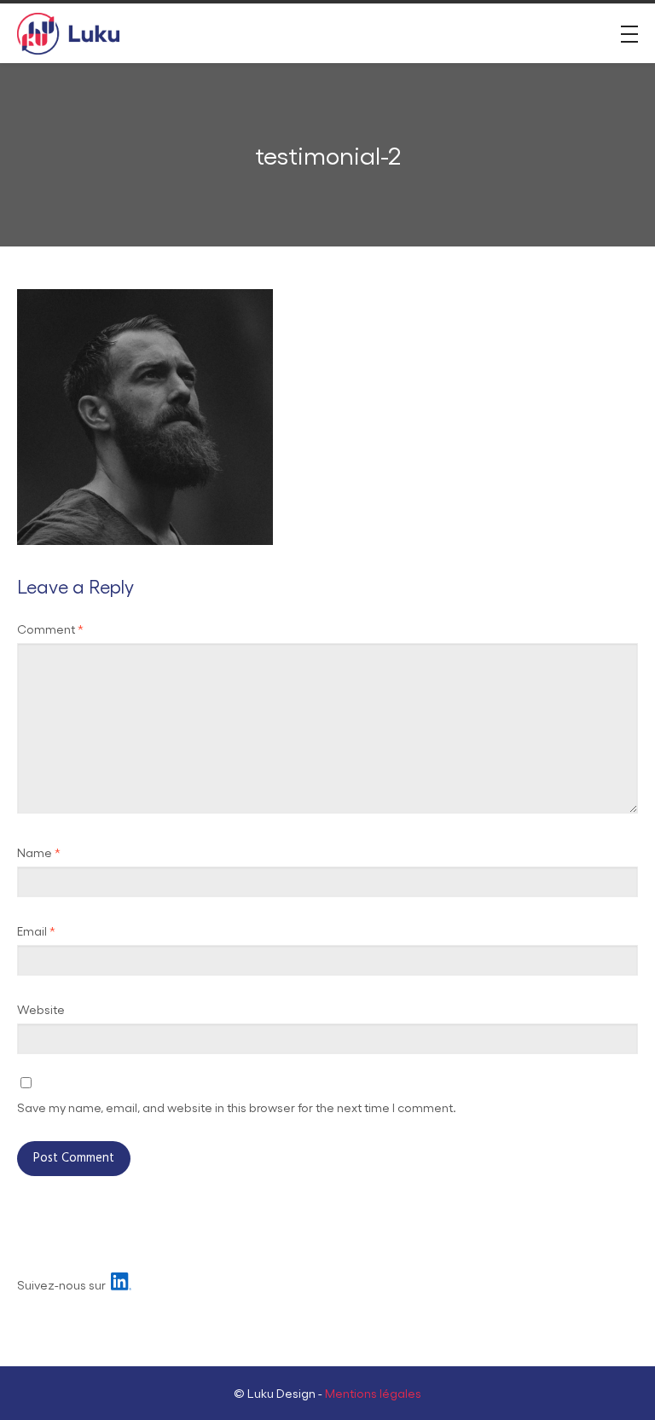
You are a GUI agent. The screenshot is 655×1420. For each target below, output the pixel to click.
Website (41, 1009)
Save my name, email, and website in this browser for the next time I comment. (236, 1107)
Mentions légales (373, 1392)
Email (36, 930)
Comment (50, 628)
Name (39, 852)
